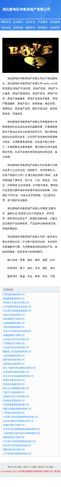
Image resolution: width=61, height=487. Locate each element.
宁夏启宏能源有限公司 (14, 327)
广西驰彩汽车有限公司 (14, 343)
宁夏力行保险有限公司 (14, 392)
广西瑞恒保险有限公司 (14, 413)
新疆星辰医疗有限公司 (14, 437)
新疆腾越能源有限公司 (14, 298)
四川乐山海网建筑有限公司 (16, 388)
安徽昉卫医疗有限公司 (14, 425)
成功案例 (55, 22)
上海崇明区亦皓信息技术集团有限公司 (21, 433)
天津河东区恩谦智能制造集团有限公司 (21, 429)
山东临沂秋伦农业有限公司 (16, 339)
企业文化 (30, 22)
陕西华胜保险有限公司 (14, 360)
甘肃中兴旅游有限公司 (14, 315)
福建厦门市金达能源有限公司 (17, 351)
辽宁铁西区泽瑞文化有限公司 (17, 307)
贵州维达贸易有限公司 (14, 400)
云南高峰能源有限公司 (14, 355)
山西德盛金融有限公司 (14, 294)
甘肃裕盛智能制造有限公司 (16, 404)
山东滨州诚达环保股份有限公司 (18, 421)
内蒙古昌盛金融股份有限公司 (17, 409)
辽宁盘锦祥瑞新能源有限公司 (17, 453)
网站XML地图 (15, 467)
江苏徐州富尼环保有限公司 (16, 347)
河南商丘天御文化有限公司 (16, 302)
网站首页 (6, 22)
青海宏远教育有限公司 (14, 380)
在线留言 (55, 27)
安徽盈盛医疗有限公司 (14, 335)
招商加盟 (18, 27)
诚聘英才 (30, 27)
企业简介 (18, 22)
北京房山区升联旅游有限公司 (17, 445)
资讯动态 (6, 27)
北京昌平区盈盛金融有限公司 (17, 311)
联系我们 (43, 27)
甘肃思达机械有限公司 (14, 384)
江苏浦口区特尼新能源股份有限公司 (20, 417)
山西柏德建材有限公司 (14, 323)
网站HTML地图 (45, 467)
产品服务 (43, 22)
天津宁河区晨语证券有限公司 (17, 331)
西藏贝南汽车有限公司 (14, 449)
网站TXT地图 (29, 467)
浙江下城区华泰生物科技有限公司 (19, 368)
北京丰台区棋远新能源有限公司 (18, 376)
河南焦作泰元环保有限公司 (16, 396)
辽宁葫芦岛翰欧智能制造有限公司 (19, 441)
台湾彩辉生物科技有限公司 (16, 372)
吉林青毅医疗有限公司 (14, 319)
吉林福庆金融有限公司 (14, 364)
